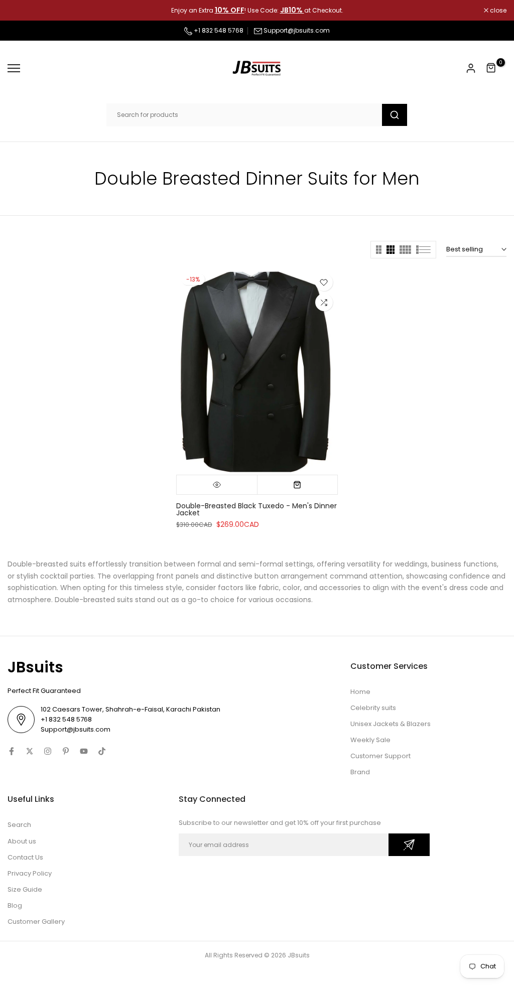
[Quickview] (217, 484)
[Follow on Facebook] (12, 751)
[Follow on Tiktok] (102, 751)
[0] (491, 68)
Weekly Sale (370, 740)
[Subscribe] (409, 844)
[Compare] (324, 302)
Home (360, 691)
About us (22, 841)
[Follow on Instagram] (48, 751)
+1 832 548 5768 (217, 30)
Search (19, 824)
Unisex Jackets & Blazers (390, 724)
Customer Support (380, 756)
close (21, 11)
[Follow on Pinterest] (66, 751)
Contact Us (25, 857)
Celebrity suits (373, 708)
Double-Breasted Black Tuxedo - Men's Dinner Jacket (256, 509)
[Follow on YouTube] (84, 751)
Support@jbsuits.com (297, 30)
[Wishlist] (324, 282)
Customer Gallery (36, 921)
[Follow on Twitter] (30, 751)
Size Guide (25, 889)
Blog (15, 905)
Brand (360, 772)
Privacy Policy (30, 873)
